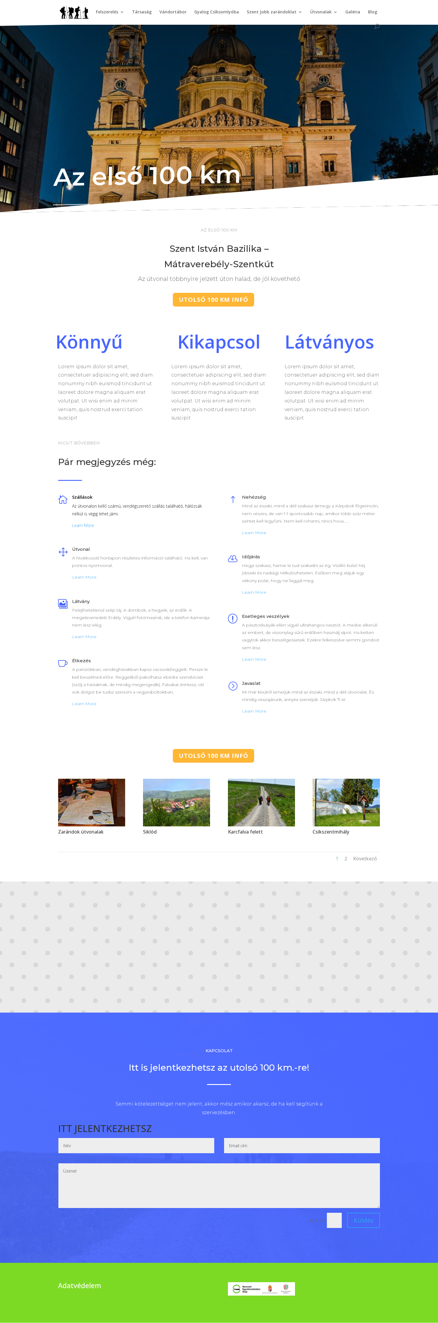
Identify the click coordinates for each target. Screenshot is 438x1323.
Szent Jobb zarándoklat (271, 12)
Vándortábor (173, 12)
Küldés (363, 1220)
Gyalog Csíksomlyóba (216, 12)
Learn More (83, 525)
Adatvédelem (79, 1285)
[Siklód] (176, 825)
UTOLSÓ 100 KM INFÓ (213, 300)
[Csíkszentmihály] (346, 825)
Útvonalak (321, 12)
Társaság (142, 12)
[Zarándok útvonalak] (91, 825)
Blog (372, 12)
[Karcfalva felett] (261, 825)
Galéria (352, 12)
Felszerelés (107, 12)
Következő (365, 858)
